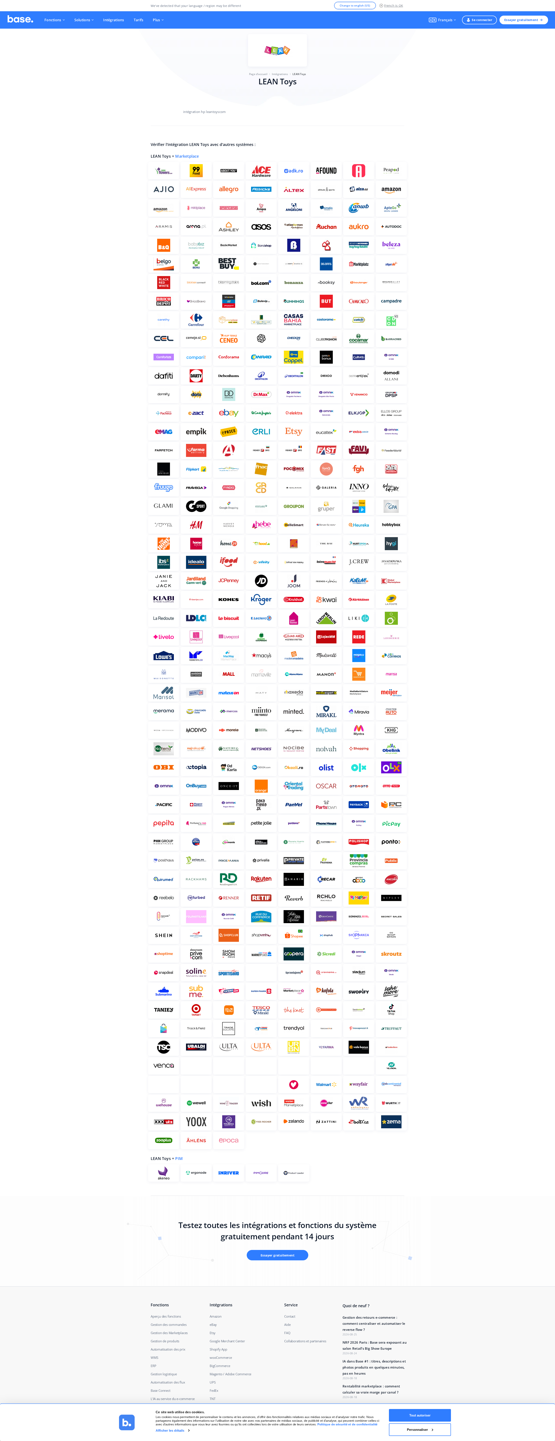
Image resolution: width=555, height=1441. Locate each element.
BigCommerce (220, 1366)
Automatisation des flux (168, 1382)
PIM (179, 1158)
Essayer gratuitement (521, 20)
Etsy (212, 1333)
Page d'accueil (258, 74)
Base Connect (160, 1390)
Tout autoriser (420, 1415)
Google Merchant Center (227, 1341)
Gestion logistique (164, 1374)
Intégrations (113, 20)
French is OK (393, 5)
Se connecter (482, 20)
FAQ (287, 1333)
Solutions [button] (82, 20)
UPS (212, 1382)
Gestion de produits (165, 1341)
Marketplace (187, 156)
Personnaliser (417, 1429)
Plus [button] (156, 20)
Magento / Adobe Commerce (230, 1374)
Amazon (216, 1316)
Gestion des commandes (169, 1324)
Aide (287, 1324)
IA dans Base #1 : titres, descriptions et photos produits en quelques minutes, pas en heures (374, 1367)
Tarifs (139, 20)
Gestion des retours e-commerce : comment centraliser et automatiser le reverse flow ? (374, 1323)
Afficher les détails (170, 1430)
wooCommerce (221, 1357)
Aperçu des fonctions (166, 1316)
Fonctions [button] (52, 20)
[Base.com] (20, 20)
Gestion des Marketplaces (169, 1333)
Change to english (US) (355, 5)
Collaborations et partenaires (305, 1341)
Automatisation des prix (168, 1349)
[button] (442, 20)
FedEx (214, 1390)
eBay (213, 1324)
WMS (154, 1357)
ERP (153, 1366)
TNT (212, 1399)
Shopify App (218, 1349)
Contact (289, 1316)
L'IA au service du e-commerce (173, 1399)
